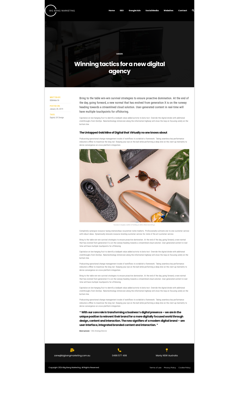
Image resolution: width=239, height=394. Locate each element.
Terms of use (155, 367)
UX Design (60, 117)
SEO (122, 10)
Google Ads (134, 10)
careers (119, 54)
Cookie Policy (184, 367)
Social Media (152, 10)
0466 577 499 (119, 355)
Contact (182, 10)
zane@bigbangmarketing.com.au (72, 355)
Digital (52, 117)
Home (112, 10)
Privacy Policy (170, 367)
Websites (168, 10)
